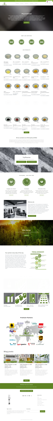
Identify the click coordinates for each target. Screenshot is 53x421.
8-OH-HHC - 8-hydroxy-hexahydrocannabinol (17, 109)
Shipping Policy (39, 403)
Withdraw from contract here (42, 399)
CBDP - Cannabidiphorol (7, 92)
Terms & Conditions (40, 402)
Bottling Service (18, 290)
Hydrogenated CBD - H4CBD (35, 77)
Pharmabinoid (25, 419)
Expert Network (26, 235)
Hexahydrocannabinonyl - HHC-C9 (8, 109)
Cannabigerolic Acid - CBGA (26, 77)
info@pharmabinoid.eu (32, 161)
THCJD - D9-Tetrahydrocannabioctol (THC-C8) (44, 125)
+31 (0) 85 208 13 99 (21, 161)
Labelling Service (41, 290)
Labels (28, 290)
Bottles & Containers (7, 290)
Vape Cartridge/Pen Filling (43, 305)
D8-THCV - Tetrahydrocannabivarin (35, 109)
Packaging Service (18, 305)
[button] (17, 4)
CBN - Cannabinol (25, 61)
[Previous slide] (22, 246)
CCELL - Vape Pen (30, 305)
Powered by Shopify (29, 419)
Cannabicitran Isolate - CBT (8, 77)
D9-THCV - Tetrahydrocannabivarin (44, 109)
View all (26, 132)
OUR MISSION (26, 22)
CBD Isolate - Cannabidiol (6, 62)
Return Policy (39, 398)
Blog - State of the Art (40, 405)
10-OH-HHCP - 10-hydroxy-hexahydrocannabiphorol (26, 109)
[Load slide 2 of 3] (25, 246)
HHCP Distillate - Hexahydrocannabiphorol (44, 92)
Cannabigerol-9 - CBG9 (44, 76)
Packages (5, 305)
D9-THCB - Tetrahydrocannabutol (8, 125)
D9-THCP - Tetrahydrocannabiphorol (35, 125)
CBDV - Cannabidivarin (44, 61)
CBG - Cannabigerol (16, 61)
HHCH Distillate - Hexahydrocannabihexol (26, 92)
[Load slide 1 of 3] (24, 246)
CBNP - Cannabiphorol (17, 91)
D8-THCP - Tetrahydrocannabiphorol (26, 125)
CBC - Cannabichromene (34, 62)
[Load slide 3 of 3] (26, 246)
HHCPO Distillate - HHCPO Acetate (34, 92)
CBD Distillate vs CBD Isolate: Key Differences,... (26, 366)
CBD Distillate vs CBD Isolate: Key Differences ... (11, 366)
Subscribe (42, 411)
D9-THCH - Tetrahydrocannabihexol (17, 125)
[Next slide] (29, 246)
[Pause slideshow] (31, 246)
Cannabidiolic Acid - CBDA (17, 77)
